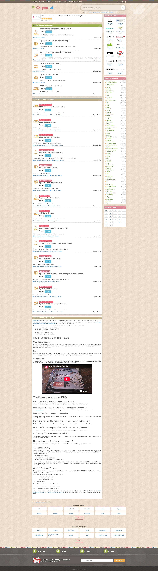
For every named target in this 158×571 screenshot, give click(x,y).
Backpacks (108, 108)
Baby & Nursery (109, 90)
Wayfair (119, 509)
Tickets (108, 133)
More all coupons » (41, 114)
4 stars (49, 19)
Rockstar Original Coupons (120, 72)
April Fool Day (109, 184)
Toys (107, 183)
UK (107, 202)
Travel (107, 94)
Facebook (41, 551)
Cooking (108, 89)
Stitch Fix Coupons (120, 47)
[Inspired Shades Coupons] (110, 28)
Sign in (118, 1)
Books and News (110, 125)
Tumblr (111, 551)
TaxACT (87, 509)
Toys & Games (109, 155)
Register (122, 1)
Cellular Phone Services (111, 148)
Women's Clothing (119, 535)
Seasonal (108, 153)
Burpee (39, 513)
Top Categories (42, 1)
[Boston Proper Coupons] (110, 37)
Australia (108, 128)
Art (107, 181)
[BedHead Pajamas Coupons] (120, 28)
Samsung (87, 513)
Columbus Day (109, 199)
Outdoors (108, 118)
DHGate (55, 513)
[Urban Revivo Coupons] (110, 69)
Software (55, 530)
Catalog (108, 107)
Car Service (109, 197)
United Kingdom (110, 169)
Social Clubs (109, 176)
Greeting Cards (109, 113)
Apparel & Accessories (111, 82)
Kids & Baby (109, 92)
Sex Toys (108, 201)
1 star (42, 19)
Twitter (63, 551)
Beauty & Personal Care (111, 145)
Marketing (108, 160)
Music (107, 105)
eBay (95, 12)
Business (108, 146)
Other (107, 173)
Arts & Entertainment (111, 143)
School (108, 110)
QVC (103, 513)
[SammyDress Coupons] (120, 37)
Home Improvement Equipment (53, 535)
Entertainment (109, 122)
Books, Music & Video (111, 136)
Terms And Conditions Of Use (68, 1)
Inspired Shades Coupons (110, 32)
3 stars (47, 19)
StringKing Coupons (120, 64)
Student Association (110, 179)
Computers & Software (111, 127)
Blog (52, 1)
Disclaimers (79, 1)
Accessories (102, 530)
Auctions (108, 135)
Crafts (107, 163)
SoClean (103, 509)
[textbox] (97, 560)
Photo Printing (109, 194)
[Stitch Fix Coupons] (120, 45)
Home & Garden (110, 84)
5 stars (51, 19)
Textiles (108, 156)
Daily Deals (109, 138)
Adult (107, 158)
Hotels (71, 535)
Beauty (108, 87)
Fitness (108, 132)
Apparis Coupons (110, 56)
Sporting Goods (103, 535)
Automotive (109, 97)
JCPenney (91, 12)
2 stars (45, 19)
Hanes (119, 513)
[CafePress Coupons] (110, 45)
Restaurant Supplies (111, 186)
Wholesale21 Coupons (110, 64)
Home (33, 502)
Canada (108, 123)
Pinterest (88, 551)
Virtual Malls (109, 191)
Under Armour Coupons (110, 24)
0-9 (106, 210)
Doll (107, 196)
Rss (125, 2)
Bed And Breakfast (110, 189)
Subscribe (120, 560)
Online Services (110, 141)
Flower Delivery (39, 535)
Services (108, 99)
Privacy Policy (58, 1)
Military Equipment (110, 188)
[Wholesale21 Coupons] (110, 61)
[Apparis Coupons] (110, 53)
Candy (107, 174)
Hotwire (55, 509)
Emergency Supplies (111, 192)
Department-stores (110, 80)
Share (43, 37)
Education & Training (111, 150)
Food (107, 102)
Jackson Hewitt (104, 12)
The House (36, 320)
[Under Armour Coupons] (110, 20)
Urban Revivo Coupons (110, 72)
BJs (39, 509)
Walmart (99, 12)
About (48, 1)
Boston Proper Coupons (110, 40)
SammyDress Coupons (120, 40)
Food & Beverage (110, 130)
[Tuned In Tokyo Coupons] (120, 53)
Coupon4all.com (39, 410)
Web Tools (108, 178)
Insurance (108, 168)
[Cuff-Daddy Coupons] (120, 20)
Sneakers (108, 112)
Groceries (108, 140)
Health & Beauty (110, 164)
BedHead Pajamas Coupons (120, 32)
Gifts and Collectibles (111, 100)
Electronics (108, 117)
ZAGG (71, 513)
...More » (99, 58)
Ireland (108, 171)
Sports (107, 95)
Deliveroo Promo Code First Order (56, 492)
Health (107, 104)
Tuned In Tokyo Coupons (120, 56)
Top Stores (34, 1)
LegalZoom (110, 12)
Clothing (108, 85)
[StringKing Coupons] (120, 61)
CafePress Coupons (110, 48)
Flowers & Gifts (109, 151)
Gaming (108, 115)
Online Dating (109, 166)
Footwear (108, 120)
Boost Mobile (71, 509)
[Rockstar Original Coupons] (120, 69)
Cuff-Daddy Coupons (120, 24)
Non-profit (108, 161)
